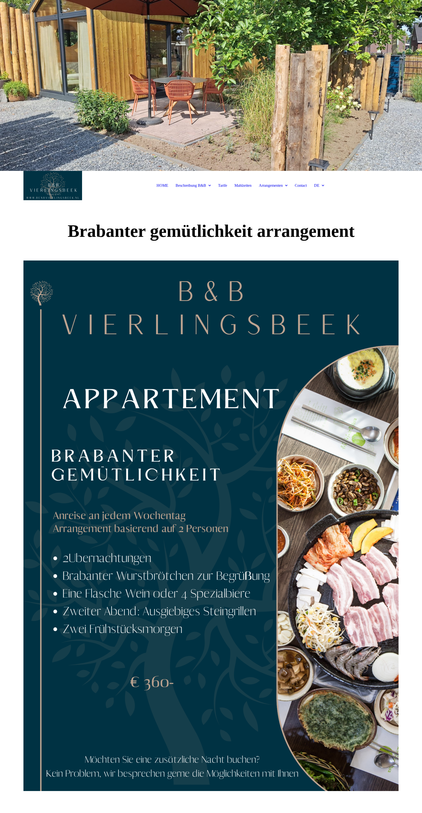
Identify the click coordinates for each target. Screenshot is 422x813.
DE (316, 185)
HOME (162, 185)
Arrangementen (271, 185)
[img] (211, 85)
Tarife (222, 185)
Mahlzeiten (243, 185)
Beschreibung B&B (191, 185)
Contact (301, 185)
